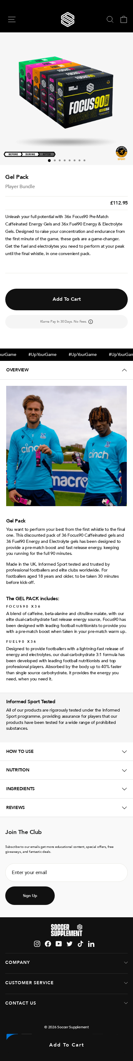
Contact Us (20, 1003)
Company (17, 962)
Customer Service (29, 983)
